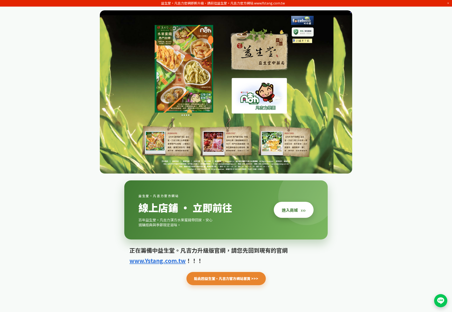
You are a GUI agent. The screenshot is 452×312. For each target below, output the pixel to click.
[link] (226, 209)
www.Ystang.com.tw (157, 260)
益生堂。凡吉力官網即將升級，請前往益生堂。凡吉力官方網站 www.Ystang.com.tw (223, 3)
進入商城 (294, 210)
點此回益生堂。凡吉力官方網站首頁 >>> (226, 278)
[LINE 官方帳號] (440, 300)
